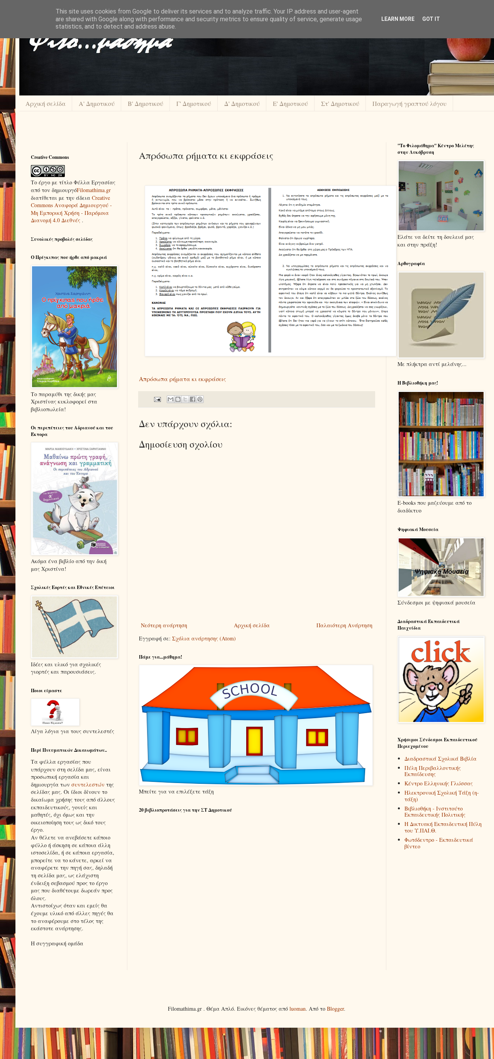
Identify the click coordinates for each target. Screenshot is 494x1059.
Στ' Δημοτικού (340, 103)
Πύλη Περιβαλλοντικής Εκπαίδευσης (432, 771)
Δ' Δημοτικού (242, 103)
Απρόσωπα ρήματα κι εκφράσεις (182, 379)
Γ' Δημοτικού (193, 103)
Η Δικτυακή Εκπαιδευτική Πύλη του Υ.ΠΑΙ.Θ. (443, 827)
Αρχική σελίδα (45, 103)
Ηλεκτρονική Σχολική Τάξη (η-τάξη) (441, 796)
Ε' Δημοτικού (290, 103)
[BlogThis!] (178, 399)
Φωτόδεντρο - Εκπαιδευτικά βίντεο (438, 843)
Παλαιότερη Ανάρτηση (344, 625)
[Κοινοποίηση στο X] (185, 399)
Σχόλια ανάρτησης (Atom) (204, 638)
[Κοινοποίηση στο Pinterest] (200, 399)
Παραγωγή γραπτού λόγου (409, 103)
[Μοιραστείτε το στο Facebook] (192, 399)
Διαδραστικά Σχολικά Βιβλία (440, 758)
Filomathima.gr (94, 190)
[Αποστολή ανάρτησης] (157, 398)
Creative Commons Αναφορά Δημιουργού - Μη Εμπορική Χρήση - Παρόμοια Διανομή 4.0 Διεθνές (71, 209)
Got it (431, 19)
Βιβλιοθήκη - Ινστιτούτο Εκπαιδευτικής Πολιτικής (434, 812)
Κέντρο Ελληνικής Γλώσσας (438, 783)
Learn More (397, 19)
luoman (297, 1008)
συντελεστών (88, 784)
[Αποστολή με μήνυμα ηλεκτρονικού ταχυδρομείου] (170, 399)
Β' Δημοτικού (145, 103)
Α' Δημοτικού (97, 103)
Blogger (335, 1008)
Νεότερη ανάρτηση (164, 625)
